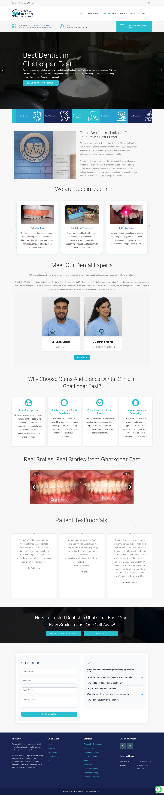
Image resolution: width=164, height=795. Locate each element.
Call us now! (101, 633)
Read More (82, 357)
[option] (34, 564)
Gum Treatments (90, 756)
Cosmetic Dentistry (91, 773)
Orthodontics (37, 228)
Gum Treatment (126, 228)
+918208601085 (48, 25)
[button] (149, 224)
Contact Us (143, 13)
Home (82, 13)
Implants (87, 760)
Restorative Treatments (93, 744)
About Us (92, 13)
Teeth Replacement (91, 769)
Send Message (49, 714)
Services (104, 13)
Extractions (88, 764)
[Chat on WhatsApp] (158, 789)
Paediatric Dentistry (91, 777)
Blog (132, 13)
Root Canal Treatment (82, 228)
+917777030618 (34, 25)
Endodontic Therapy (91, 752)
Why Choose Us (119, 13)
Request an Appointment (41, 83)
